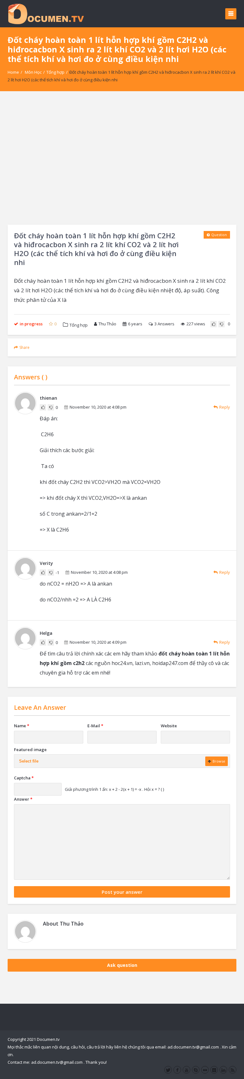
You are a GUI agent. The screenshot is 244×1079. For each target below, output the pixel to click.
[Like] (213, 324)
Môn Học (33, 72)
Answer (23, 799)
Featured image (30, 749)
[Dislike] (221, 324)
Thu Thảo (107, 324)
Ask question (122, 965)
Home (13, 72)
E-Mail (95, 726)
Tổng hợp (55, 72)
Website (169, 726)
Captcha (24, 778)
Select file (28, 761)
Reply (224, 407)
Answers (164, 324)
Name (21, 726)
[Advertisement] (122, 157)
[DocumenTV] (46, 13)
